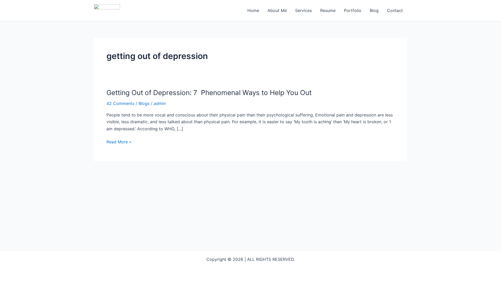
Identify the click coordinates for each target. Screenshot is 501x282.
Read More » (119, 141)
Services (303, 10)
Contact (395, 10)
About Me (277, 10)
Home (253, 10)
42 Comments (120, 103)
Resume (328, 10)
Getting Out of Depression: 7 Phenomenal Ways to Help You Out (209, 93)
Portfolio (352, 10)
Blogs (144, 103)
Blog (374, 10)
